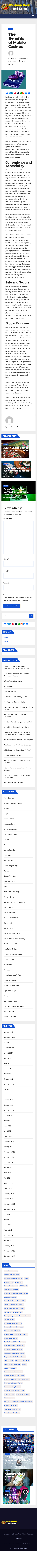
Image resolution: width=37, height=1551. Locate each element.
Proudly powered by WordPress (12, 1534)
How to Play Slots (10, 876)
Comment (7, 519)
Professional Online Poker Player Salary (16, 1379)
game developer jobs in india (13, 1304)
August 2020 (8, 1162)
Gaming (6, 871)
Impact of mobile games (12, 1331)
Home (5, 1544)
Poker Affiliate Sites (10, 1368)
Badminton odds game (11, 1274)
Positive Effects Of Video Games (14, 1375)
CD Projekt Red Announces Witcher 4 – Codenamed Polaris (18, 1460)
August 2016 (8, 1235)
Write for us (23, 1548)
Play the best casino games (13, 954)
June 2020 (7, 1173)
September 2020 (9, 1157)
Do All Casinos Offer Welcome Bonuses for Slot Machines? (16, 471)
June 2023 (7, 1063)
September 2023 (9, 1048)
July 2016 (7, 1240)
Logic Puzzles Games (11, 1338)
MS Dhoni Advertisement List (13, 1349)
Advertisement (19, 1544)
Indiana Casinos (9, 881)
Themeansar (18, 1538)
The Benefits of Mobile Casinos (17, 40)
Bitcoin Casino (9, 819)
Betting (6, 808)
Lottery (6, 886)
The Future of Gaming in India (14, 702)
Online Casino (8, 1360)
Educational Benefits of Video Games (16, 1293)
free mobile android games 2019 (14, 1301)
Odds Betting (8, 907)
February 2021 (9, 1141)
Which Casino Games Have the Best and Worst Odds (17, 450)
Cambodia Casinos (10, 834)
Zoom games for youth (11, 1413)
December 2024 (9, 1037)
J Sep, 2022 (9, 495)
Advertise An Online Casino (13, 803)
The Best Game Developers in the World (18, 722)
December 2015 (9, 1251)
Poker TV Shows (10, 980)
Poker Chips (8, 965)
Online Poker (8, 928)
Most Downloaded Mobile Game (14, 1345)
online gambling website (12, 1364)
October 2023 (8, 1042)
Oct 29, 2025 (11, 1447)
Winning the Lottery (10, 1405)
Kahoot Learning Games (12, 755)
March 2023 (8, 1074)
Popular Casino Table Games (13, 1372)
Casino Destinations (11, 845)
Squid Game (8, 686)
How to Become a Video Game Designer (18, 740)
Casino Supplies (9, 850)
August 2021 (8, 1115)
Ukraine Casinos (9, 1398)
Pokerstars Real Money (12, 985)
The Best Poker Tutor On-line (14, 1006)
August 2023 (8, 1053)
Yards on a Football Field (12, 1409)
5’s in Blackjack (9, 798)
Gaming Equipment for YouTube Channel (17, 1316)
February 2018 (9, 1193)
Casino (11, 28)
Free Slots (7, 855)
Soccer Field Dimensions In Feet (14, 1390)
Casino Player (8, 1282)
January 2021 (8, 1147)
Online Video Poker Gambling (14, 939)
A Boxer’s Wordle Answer (13, 681)
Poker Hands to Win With (13, 975)
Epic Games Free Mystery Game (15, 697)
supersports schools (22, 1394)
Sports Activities (9, 1394)
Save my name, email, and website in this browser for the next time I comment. (17, 599)
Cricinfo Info (23, 1286)
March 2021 (8, 1136)
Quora (6, 641)
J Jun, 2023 (9, 453)
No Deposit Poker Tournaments (15, 902)
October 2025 (8, 1032)
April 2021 (7, 1131)
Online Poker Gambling (12, 933)
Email (6, 571)
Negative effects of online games (15, 1357)
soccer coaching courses (12, 1387)
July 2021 (7, 1121)
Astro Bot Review (10, 691)
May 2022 (7, 1089)
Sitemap (6, 637)
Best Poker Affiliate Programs (13, 1278)
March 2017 (8, 1230)
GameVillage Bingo (11, 866)
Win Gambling (9, 1011)
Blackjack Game (9, 824)
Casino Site (18, 1282)
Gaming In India (9, 1319)
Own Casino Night (10, 944)
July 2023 (7, 1058)
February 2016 (9, 1246)
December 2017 (9, 1204)
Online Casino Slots (11, 918)
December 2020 (9, 1152)
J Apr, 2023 (9, 473)
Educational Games (10, 1297)
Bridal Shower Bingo (11, 829)
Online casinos (9, 923)
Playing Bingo (9, 959)
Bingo (6, 813)
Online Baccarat (9, 912)
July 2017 (7, 1220)
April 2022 (7, 1095)
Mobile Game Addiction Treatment (14, 1342)
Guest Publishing (14, 1548)
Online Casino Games (22, 1360)
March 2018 (8, 1188)
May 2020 (7, 1178)
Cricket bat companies (11, 1289)
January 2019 (8, 1183)
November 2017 (9, 1209)
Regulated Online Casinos (13, 783)
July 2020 (7, 1167)
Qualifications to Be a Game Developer (17, 745)
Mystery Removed (10, 897)
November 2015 (9, 1256)
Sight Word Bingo (10, 991)
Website (6, 583)
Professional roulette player (13, 1383)
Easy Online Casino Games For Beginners (15, 490)
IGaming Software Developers (13, 1327)
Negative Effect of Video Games (14, 1353)
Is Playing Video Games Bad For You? (17, 750)
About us (11, 1544)
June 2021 (7, 1126)
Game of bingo (9, 860)
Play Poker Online (10, 949)
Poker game (8, 970)
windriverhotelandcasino (19, 58)
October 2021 (8, 1105)
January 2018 (8, 1199)
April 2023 (7, 1068)
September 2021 (9, 1110)
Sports (6, 996)
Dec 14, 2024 (11, 1463)
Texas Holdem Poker (11, 1001)
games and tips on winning (13, 1312)
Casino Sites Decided (11, 1286)
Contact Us (28, 1544)
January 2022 (8, 1100)
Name (6, 559)
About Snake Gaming (11, 1271)
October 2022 (8, 1079)
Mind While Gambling (11, 892)
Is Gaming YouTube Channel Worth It (16, 1334)
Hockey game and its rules (13, 1323)
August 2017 (8, 1214)
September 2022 (9, 1084)
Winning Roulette (10, 1017)
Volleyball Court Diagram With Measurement (18, 1401)
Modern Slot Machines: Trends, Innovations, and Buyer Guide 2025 (18, 1444)
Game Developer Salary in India (14, 1308)
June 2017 (7, 1225)
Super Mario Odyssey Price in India (16, 727)
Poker (24, 1364)
